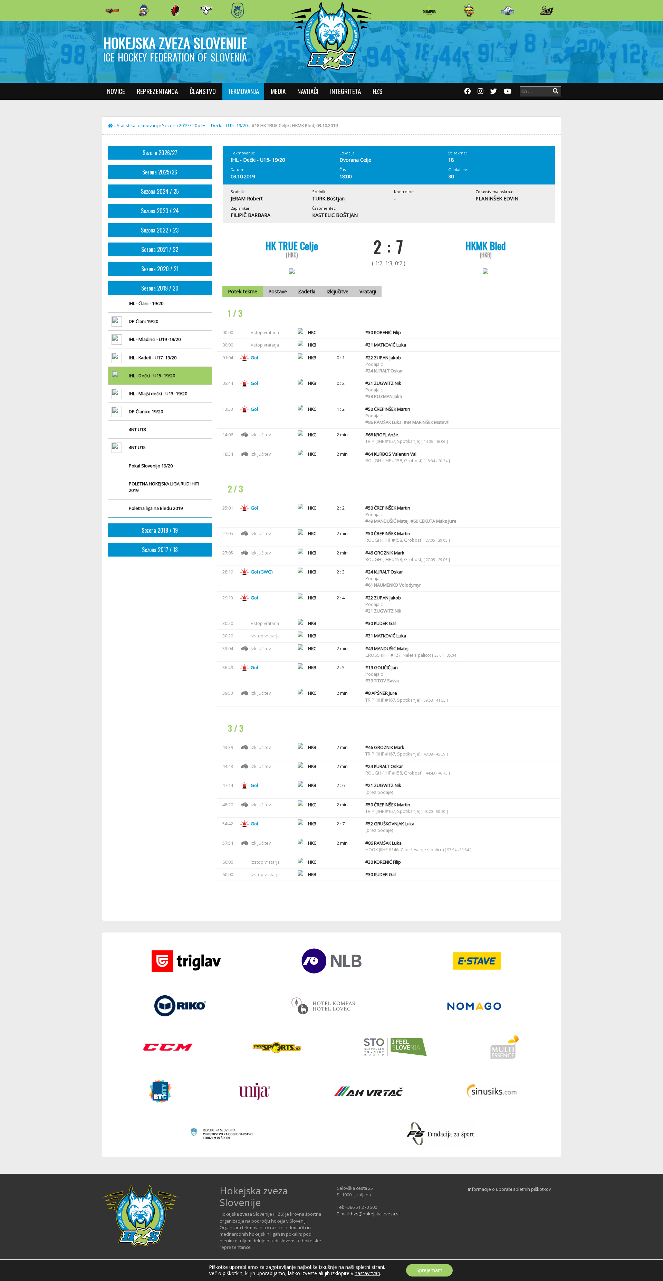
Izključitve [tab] (337, 291)
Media (278, 91)
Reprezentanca (157, 91)
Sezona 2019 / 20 (179, 125)
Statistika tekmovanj (137, 125)
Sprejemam (429, 1270)
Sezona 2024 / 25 (160, 191)
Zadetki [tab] (306, 291)
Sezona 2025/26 (159, 172)
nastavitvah (367, 1273)
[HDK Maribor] (206, 10)
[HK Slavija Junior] (468, 10)
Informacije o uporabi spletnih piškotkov (509, 1189)
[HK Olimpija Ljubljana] (429, 10)
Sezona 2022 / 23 (160, 230)
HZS (378, 91)
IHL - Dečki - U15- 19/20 (224, 125)
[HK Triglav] (508, 10)
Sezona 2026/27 (160, 153)
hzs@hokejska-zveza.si (375, 1214)
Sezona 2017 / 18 (160, 549)
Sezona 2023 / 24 (160, 211)
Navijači (307, 91)
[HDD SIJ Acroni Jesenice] (175, 10)
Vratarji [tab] (367, 291)
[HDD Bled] (112, 10)
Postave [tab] (277, 291)
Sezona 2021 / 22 (159, 249)
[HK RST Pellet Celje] (237, 10)
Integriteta (345, 91)
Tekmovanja (243, 91)
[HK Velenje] (547, 10)
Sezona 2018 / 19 (160, 530)
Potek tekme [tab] (242, 291)
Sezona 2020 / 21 (160, 269)
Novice (116, 91)
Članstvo (203, 91)
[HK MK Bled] (144, 10)
